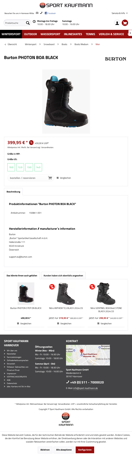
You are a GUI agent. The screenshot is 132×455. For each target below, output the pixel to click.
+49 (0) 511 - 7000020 (86, 382)
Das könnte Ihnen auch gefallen (22, 275)
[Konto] (117, 23)
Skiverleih (11, 363)
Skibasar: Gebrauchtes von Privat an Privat (17, 368)
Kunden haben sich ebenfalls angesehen (63, 275)
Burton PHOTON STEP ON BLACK (25, 308)
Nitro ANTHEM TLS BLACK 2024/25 (66, 308)
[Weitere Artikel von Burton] (115, 60)
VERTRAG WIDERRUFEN (17, 376)
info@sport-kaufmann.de (85, 388)
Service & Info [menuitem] (118, 13)
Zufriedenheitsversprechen (17, 360)
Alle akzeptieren (64, 449)
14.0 (38, 167)
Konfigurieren (85, 449)
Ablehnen (45, 449)
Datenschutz (12, 383)
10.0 (11, 167)
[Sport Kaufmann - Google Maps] (96, 355)
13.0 (29, 167)
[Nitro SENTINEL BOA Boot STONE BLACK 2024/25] (106, 293)
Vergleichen (65, 177)
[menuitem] (17, 23)
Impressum (11, 373)
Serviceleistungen (14, 357)
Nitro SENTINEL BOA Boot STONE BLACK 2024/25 (106, 309)
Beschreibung (13, 191)
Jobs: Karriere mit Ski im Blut (18, 386)
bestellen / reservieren (22, 178)
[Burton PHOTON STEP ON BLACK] (25, 293)
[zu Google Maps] (37, 13)
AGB (8, 380)
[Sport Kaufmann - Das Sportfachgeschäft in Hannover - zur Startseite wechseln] (66, 5)
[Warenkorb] (125, 23)
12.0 (20, 167)
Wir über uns (12, 350)
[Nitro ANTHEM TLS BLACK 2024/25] (65, 293)
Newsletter (11, 353)
